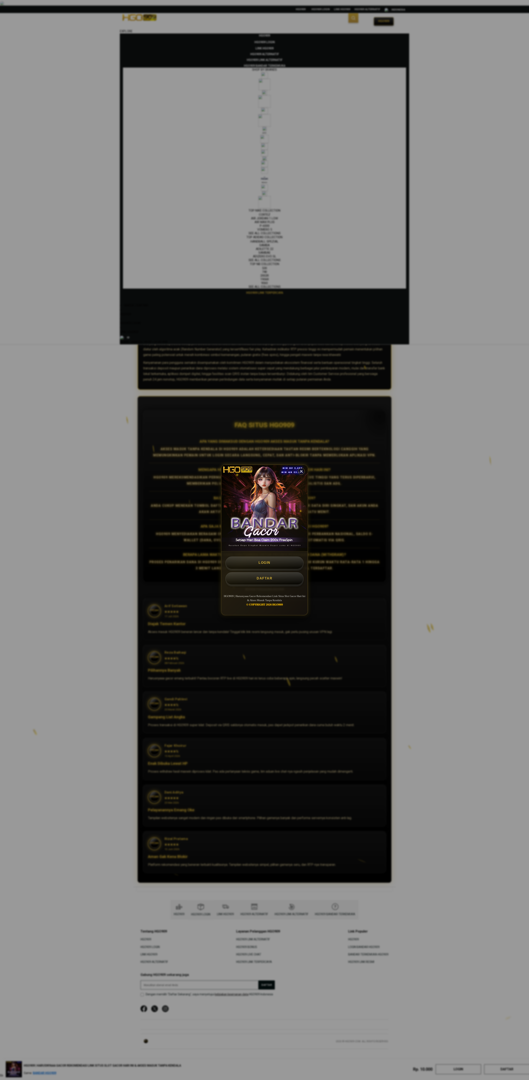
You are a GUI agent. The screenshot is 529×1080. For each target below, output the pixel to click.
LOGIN (264, 562)
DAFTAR (264, 578)
